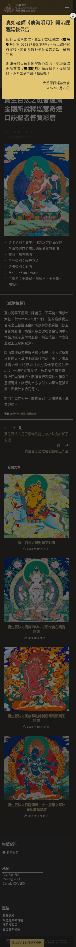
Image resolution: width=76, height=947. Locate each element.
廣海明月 (40, 23)
